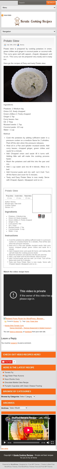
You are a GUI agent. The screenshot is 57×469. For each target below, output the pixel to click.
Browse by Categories (10, 396)
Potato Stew (34, 321)
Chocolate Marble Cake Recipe (16, 382)
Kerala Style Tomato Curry (14, 325)
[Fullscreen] (52, 442)
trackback (28, 331)
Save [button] (39, 217)
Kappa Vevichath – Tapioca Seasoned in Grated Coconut (30, 328)
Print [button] (43, 217)
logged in (14, 343)
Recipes (16, 321)
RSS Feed (7, 15)
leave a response (16, 331)
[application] (28, 430)
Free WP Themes (34, 464)
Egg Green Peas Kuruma (14, 375)
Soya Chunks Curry (12, 379)
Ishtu (27, 321)
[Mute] (48, 442)
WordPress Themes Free (29, 466)
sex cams (4, 448)
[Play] (4, 442)
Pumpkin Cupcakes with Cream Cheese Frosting (23, 386)
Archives (4, 408)
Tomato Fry (9, 372)
